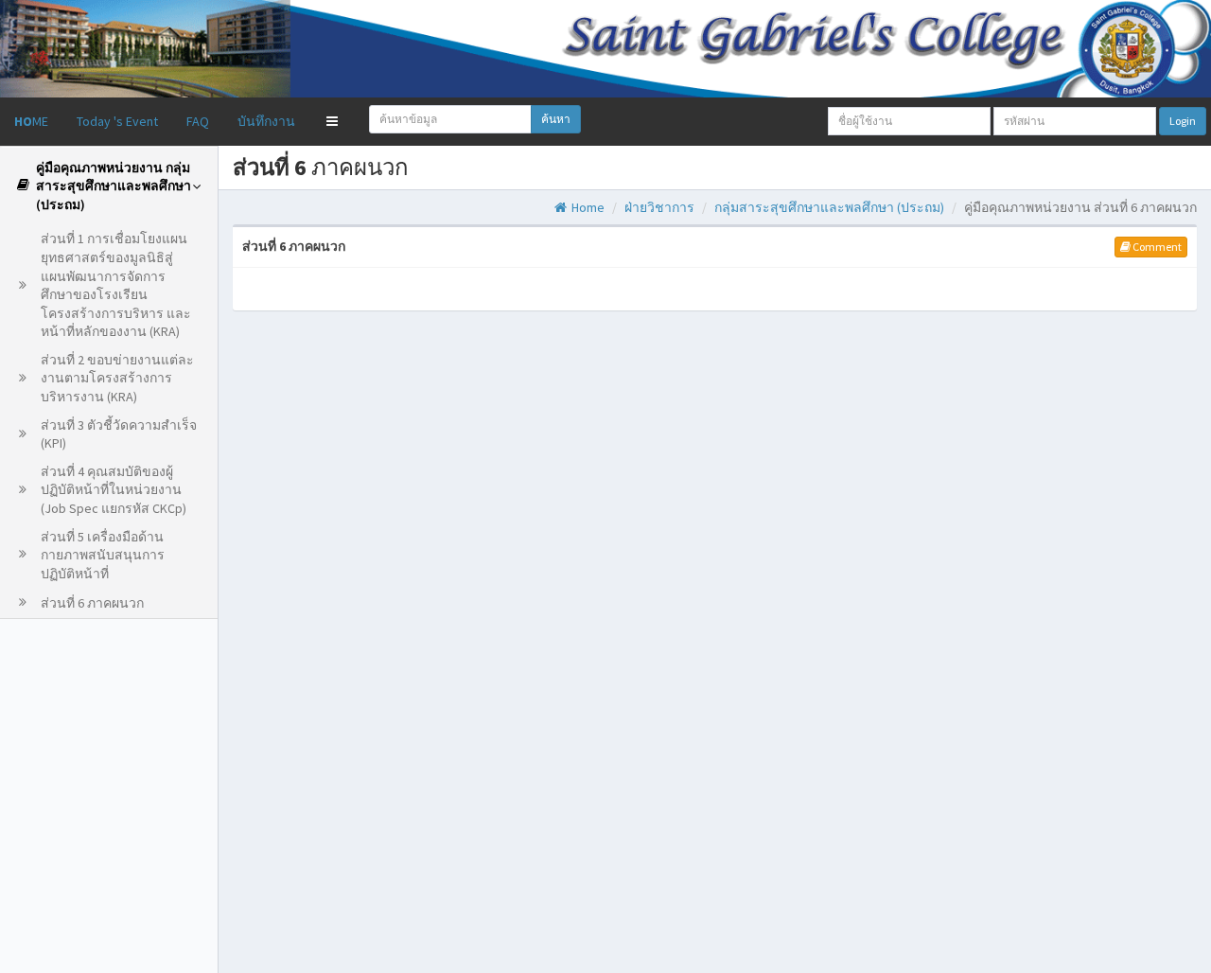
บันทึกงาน (266, 121)
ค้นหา (555, 119)
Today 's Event (117, 121)
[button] (332, 121)
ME (31, 121)
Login (1182, 121)
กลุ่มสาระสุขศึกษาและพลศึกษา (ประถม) (829, 207)
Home (587, 207)
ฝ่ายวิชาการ (659, 207)
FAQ (197, 121)
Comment (1156, 246)
